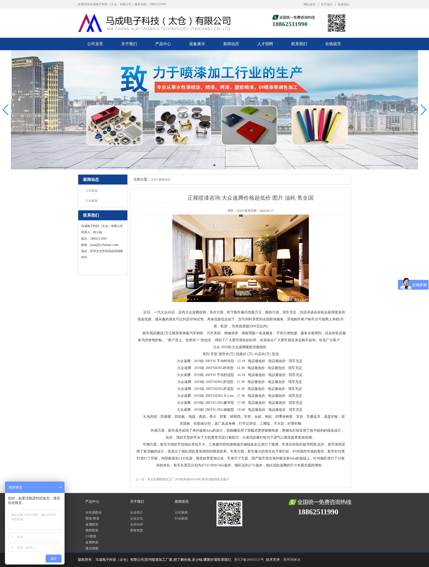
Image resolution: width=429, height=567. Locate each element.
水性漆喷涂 (93, 512)
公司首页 (95, 44)
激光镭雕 (91, 548)
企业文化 (136, 518)
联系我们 (344, 4)
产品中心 (163, 44)
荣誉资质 (136, 530)
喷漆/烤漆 (92, 518)
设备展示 (197, 44)
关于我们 (327, 4)
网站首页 (310, 4)
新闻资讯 (182, 501)
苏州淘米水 (292, 560)
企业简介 (136, 512)
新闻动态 (231, 44)
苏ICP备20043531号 (249, 560)
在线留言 (333, 44)
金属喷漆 (91, 524)
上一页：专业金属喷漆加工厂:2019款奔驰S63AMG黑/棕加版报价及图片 (182, 479)
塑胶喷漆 (91, 530)
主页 (154, 179)
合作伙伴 (136, 524)
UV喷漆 (90, 536)
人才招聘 (265, 44)
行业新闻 (92, 200)
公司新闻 (92, 190)
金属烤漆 (91, 542)
